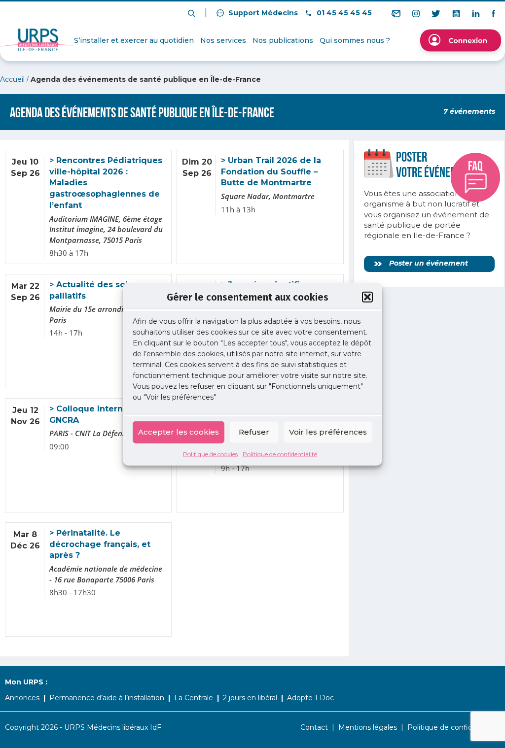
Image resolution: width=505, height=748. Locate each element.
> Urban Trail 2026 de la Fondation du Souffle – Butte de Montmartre (271, 172)
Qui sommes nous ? (355, 40)
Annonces (22, 697)
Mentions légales (367, 727)
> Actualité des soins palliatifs (93, 290)
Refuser (254, 432)
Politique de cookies (210, 453)
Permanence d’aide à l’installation (106, 697)
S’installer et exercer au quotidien (134, 40)
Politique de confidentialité (280, 453)
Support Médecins (262, 12)
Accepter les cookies (178, 432)
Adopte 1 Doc (310, 697)
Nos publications (282, 40)
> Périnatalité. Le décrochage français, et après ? (99, 544)
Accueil (12, 79)
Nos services (223, 40)
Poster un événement (427, 263)
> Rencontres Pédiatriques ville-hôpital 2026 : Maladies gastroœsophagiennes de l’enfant (105, 183)
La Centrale (193, 697)
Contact (314, 727)
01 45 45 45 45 (343, 12)
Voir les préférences (328, 432)
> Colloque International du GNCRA (107, 414)
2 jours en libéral (250, 697)
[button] (367, 297)
